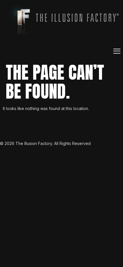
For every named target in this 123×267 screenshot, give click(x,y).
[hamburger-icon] (116, 51)
